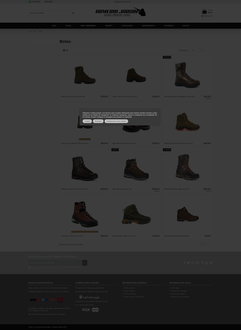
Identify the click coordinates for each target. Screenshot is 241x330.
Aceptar (87, 121)
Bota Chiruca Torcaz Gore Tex (73, 96)
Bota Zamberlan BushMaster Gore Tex (179, 96)
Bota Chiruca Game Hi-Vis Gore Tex (178, 143)
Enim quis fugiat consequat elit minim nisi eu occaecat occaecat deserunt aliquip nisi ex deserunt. (56, 267)
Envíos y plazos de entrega (134, 297)
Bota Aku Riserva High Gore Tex (177, 189)
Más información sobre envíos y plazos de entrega (46, 314)
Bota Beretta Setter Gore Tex (124, 236)
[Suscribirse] (84, 263)
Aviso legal (175, 288)
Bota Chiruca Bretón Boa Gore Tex (75, 143)
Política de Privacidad (179, 291)
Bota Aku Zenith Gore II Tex (72, 236)
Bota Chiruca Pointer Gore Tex (125, 96)
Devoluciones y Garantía (180, 297)
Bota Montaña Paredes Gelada (176, 236)
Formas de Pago (130, 294)
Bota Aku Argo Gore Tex (122, 189)
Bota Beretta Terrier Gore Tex (124, 143)
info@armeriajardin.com (122, 2)
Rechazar (98, 121)
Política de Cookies (178, 294)
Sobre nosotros (129, 288)
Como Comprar (129, 291)
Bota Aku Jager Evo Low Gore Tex (74, 189)
